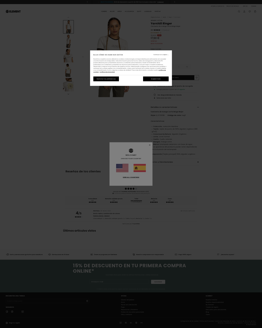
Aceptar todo (156, 79)
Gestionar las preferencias (106, 79)
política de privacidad (107, 72)
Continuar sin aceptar (160, 54)
